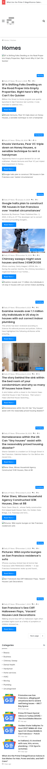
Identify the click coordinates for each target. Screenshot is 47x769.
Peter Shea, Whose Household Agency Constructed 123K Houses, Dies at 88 (22, 499)
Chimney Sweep (10, 661)
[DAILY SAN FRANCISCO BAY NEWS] (10, 21)
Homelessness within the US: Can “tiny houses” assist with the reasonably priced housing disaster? (22, 442)
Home (6, 40)
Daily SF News (9, 81)
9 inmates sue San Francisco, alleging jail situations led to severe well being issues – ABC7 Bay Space (30, 700)
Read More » (9, 109)
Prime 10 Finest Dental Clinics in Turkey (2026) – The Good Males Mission (30, 716)
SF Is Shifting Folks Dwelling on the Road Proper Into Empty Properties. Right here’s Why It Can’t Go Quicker (22, 90)
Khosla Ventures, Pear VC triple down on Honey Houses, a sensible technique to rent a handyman (23, 149)
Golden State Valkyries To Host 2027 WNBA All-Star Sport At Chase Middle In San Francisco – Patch (30, 729)
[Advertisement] (27, 19)
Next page (34, 636)
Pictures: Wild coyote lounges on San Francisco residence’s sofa (21, 555)
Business (7, 657)
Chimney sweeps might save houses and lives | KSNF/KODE (21, 260)
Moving (7, 681)
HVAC (6, 677)
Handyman (8, 669)
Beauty (7, 653)
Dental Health (9, 665)
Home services (10, 673)
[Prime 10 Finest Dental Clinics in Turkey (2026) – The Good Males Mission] (9, 717)
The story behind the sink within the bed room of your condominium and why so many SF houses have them (23, 383)
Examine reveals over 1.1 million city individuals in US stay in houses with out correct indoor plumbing (22, 316)
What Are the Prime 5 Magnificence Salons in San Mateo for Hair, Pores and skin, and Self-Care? (23, 759)
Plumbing (7, 685)
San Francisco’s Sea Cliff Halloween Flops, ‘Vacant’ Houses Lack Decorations (19, 611)
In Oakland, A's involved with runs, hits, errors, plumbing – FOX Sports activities (29, 744)
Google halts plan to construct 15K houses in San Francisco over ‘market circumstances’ (22, 206)
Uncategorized (10, 689)
